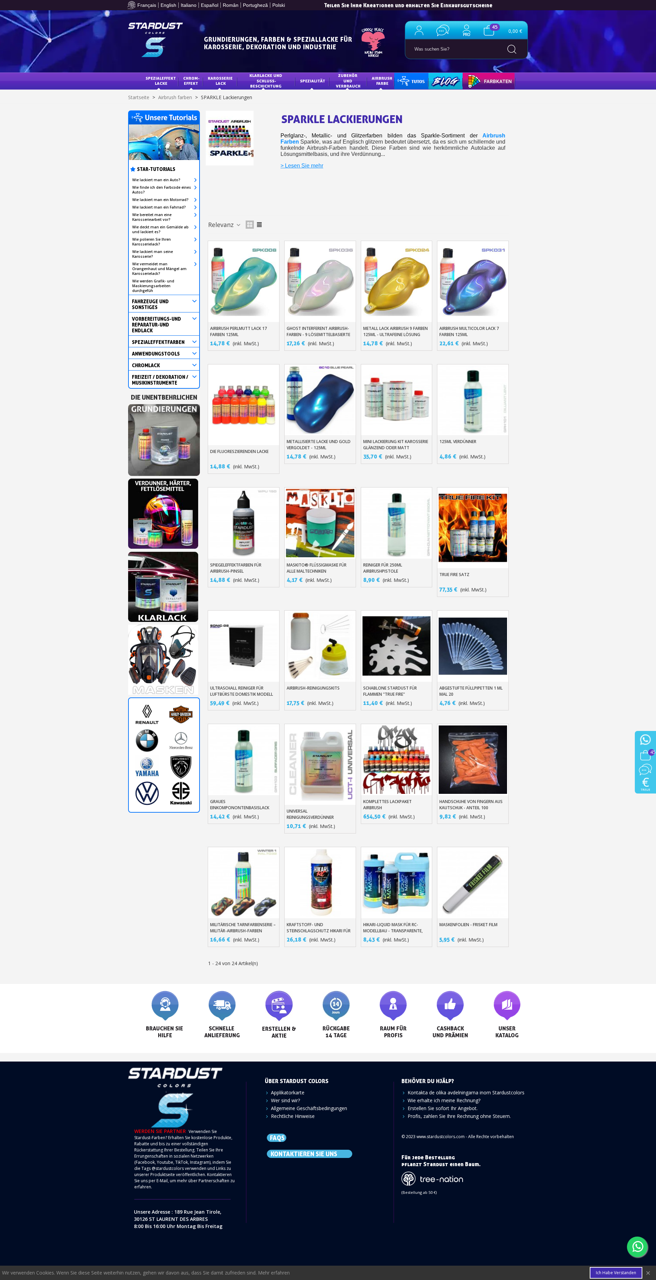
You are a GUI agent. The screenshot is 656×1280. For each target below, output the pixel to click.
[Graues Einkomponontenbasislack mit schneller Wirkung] (243, 759)
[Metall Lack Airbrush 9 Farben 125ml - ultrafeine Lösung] (396, 281)
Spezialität (312, 80)
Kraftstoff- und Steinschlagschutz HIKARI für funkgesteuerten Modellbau (319, 931)
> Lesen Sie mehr (302, 166)
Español (209, 5)
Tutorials (410, 80)
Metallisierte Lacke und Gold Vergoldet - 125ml (319, 445)
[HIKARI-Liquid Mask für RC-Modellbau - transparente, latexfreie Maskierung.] (396, 882)
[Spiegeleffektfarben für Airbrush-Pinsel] (243, 523)
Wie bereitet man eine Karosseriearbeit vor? (152, 217)
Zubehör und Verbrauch (348, 81)
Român (230, 5)
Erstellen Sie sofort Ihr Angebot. (443, 1108)
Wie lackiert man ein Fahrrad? (159, 207)
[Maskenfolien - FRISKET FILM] (472, 882)
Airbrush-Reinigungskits (313, 688)
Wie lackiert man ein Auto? (156, 179)
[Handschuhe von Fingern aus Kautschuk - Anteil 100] (472, 759)
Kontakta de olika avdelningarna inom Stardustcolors (466, 1092)
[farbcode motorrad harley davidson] (181, 714)
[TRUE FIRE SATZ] (472, 528)
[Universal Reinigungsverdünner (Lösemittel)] (320, 764)
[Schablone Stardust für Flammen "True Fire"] (396, 646)
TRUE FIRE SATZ (454, 574)
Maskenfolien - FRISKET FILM (468, 925)
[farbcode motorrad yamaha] (147, 767)
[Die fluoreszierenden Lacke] (243, 404)
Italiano (188, 5)
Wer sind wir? (285, 1100)
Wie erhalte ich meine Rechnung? (444, 1100)
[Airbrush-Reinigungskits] (320, 646)
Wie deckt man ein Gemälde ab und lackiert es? (160, 229)
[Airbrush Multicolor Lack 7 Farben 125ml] (472, 281)
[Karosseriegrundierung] (164, 438)
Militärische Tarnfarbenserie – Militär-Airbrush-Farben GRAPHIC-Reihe (243, 931)
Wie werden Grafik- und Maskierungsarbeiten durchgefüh (153, 286)
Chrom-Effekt (191, 81)
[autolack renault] (147, 714)
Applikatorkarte (287, 1092)
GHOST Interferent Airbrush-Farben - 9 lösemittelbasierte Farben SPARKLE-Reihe (318, 334)
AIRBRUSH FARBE (382, 81)
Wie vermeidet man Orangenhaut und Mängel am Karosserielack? (159, 269)
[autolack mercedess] (181, 740)
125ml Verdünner (457, 441)
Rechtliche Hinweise (293, 1116)
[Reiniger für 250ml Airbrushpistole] (396, 523)
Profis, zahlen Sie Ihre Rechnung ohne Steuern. (459, 1116)
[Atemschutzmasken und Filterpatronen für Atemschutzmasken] (163, 657)
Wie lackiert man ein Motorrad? (160, 199)
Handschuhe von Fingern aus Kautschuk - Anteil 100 (471, 805)
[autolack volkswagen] (147, 793)
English (168, 5)
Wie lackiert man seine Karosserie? (152, 254)
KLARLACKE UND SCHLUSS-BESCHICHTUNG (266, 81)
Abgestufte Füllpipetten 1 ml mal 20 (471, 691)
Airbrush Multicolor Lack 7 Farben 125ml (469, 331)
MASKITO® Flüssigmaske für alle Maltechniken (316, 568)
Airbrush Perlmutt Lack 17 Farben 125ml (238, 331)
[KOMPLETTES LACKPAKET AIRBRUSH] (396, 759)
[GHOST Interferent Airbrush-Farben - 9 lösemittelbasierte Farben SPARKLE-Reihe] (320, 281)
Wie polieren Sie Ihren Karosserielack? (151, 241)
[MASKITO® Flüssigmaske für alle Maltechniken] (320, 523)
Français (146, 5)
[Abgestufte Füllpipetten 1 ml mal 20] (472, 646)
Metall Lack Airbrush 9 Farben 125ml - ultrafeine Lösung (395, 331)
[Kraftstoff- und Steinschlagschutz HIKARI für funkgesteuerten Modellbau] (320, 882)
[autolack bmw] (147, 740)
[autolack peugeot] (181, 767)
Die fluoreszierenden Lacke (239, 451)
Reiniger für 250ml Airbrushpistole (382, 568)
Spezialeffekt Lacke (161, 81)
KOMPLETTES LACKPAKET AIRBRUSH (387, 805)
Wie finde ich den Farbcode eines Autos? (161, 190)
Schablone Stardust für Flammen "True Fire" (390, 691)
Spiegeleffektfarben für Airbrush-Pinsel (235, 568)
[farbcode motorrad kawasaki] (181, 793)
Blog (438, 80)
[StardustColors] (155, 40)
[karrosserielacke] (163, 511)
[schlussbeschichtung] (163, 585)
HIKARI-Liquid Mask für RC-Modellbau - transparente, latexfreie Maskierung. (393, 931)
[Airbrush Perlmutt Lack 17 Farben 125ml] (243, 281)
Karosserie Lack (221, 81)
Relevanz (221, 225)
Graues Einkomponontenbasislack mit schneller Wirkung (239, 808)
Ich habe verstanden (616, 1273)
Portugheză (255, 5)
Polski (278, 5)
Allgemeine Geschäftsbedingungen (309, 1108)
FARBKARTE (479, 80)
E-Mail (162, 1181)
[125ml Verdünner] (472, 400)
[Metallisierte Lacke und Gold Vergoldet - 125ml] (320, 400)
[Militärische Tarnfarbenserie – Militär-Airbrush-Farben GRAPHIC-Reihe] (243, 882)
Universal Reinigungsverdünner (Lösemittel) (310, 817)
